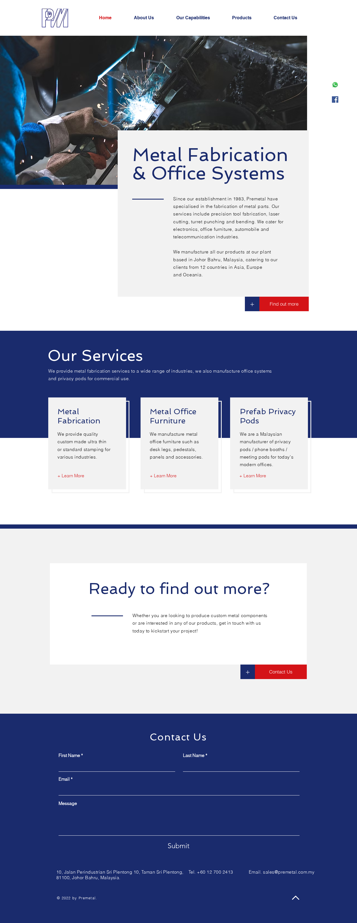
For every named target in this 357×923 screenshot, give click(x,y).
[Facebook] (335, 99)
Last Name (193, 755)
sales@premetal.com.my (288, 872)
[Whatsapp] (335, 84)
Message (68, 803)
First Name (69, 755)
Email (64, 779)
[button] (200, 18)
